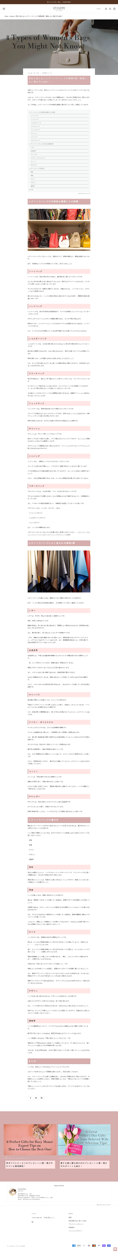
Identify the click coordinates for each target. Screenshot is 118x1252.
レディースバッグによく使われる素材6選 (41, 144)
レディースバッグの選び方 (37, 168)
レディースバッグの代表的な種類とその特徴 (42, 112)
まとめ (31, 189)
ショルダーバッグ (36, 123)
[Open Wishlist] (115, 1249)
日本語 (98, 9)
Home (6, 16)
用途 (32, 175)
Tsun (89, 193)
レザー (33, 147)
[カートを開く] (114, 9)
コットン (33, 161)
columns (11, 16)
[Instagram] (32, 1222)
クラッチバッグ (35, 126)
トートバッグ (34, 115)
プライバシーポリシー (76, 1224)
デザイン (33, 182)
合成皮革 (33, 151)
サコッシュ (34, 133)
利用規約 (71, 1227)
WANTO (109, 1204)
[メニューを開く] (4, 9)
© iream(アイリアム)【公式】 (16, 1246)
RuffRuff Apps (83, 193)
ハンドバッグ (34, 119)
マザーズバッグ (35, 140)
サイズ (33, 179)
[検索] (110, 9)
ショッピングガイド (75, 1231)
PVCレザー (34, 165)
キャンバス (34, 154)
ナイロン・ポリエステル (38, 158)
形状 (32, 172)
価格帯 (33, 186)
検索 (70, 1217)
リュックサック (35, 130)
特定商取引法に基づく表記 (77, 1221)
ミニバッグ (34, 137)
